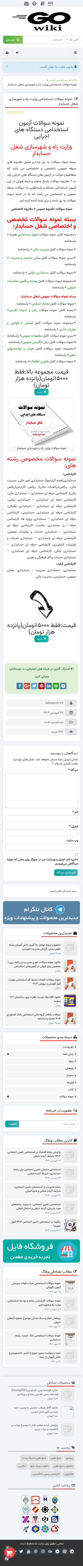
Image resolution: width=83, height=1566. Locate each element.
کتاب (71, 1089)
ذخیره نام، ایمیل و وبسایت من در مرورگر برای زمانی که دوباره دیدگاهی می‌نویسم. (42, 861)
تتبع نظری (56, 1458)
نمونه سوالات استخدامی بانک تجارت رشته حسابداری (38, 1338)
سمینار (70, 1075)
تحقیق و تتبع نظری (63, 1466)
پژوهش (69, 1068)
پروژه (71, 1061)
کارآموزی (68, 1474)
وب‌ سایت (72, 840)
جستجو (11, 39)
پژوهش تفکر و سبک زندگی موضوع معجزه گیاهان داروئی (34, 1320)
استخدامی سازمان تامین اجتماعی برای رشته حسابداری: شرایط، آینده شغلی (37, 1172)
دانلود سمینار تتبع (40, 1466)
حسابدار (21, 448)
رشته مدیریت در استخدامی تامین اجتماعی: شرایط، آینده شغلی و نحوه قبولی (37, 1189)
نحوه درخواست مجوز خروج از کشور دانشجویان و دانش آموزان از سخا (35, 1355)
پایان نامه (68, 1054)
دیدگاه (73, 770)
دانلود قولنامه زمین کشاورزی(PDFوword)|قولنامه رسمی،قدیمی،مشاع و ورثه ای (34, 1392)
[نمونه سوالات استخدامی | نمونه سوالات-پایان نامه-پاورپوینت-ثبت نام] (41, 22)
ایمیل (73, 826)
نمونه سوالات (66, 1096)
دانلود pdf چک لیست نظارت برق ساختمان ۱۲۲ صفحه (35, 999)
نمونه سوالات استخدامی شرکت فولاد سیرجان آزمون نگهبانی (36, 1285)
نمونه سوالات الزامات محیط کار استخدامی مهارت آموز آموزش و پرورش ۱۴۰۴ (34, 982)
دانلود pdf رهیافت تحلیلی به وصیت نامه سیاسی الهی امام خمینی (36, 1410)
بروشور (69, 1458)
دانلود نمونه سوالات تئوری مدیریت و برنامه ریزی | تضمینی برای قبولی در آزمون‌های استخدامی (34, 964)
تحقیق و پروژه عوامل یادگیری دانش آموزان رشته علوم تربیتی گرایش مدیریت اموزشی (35, 947)
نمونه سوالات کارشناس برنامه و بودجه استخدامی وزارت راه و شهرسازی (34, 1303)
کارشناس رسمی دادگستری (46, 1474)
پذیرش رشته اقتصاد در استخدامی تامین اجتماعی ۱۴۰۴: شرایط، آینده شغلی (34, 1154)
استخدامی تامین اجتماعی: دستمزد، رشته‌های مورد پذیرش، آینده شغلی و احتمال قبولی (36, 1207)
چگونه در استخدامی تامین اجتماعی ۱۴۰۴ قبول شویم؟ (36, 1224)
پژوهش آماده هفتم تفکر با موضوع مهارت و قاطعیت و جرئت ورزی (34, 1427)
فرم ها (70, 1082)
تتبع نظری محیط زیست (34, 1458)
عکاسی (22, 1466)
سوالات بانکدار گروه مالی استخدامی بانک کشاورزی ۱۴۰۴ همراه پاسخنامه (33, 1017)
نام (75, 812)
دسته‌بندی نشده (53, 722)
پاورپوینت (68, 1047)
